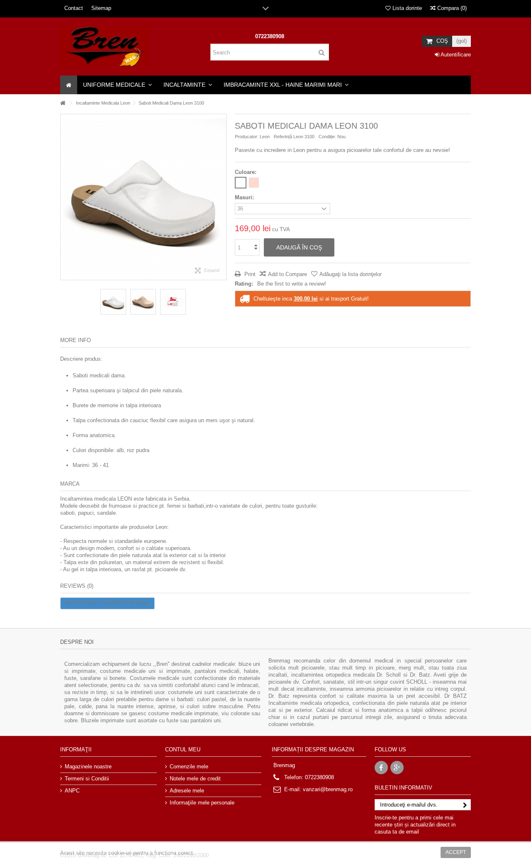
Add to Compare (287, 274)
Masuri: (245, 197)
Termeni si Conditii (87, 778)
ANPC (72, 790)
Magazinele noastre (88, 766)
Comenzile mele (189, 766)
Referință (283, 136)
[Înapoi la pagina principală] (62, 103)
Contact (73, 8)
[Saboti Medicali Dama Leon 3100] (113, 301)
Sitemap (101, 8)
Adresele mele (187, 790)
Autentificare (455, 54)
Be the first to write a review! (291, 284)
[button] (117, 85)
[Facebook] (381, 767)
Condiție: (327, 136)
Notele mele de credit (195, 778)
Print (249, 274)
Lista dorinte (406, 8)
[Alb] (241, 183)
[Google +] (397, 767)
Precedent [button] (64, 196)
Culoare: (246, 172)
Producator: (246, 136)
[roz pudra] (253, 182)
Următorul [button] (221, 196)
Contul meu (182, 749)
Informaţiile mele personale (202, 803)
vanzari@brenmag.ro (328, 789)
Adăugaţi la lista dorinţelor (350, 274)
